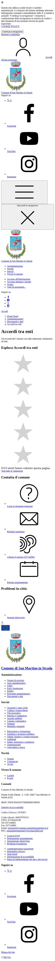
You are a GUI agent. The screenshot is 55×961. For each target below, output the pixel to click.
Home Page (12, 316)
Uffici (9, 686)
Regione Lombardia (10, 34)
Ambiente (11, 739)
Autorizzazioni (14, 744)
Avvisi (10, 764)
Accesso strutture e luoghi (19, 281)
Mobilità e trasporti (15, 726)
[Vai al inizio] (2, 623)
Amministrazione (15, 319)
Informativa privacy (16, 851)
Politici (10, 691)
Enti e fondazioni (15, 688)
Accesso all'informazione (18, 279)
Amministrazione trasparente (20, 848)
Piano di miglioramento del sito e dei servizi (27, 859)
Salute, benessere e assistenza (20, 742)
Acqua (10, 284)
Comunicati (12, 761)
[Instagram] (8, 306)
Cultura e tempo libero (17, 710)
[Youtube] (8, 300)
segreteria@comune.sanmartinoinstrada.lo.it (28, 828)
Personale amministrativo (18, 693)
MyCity (7, 957)
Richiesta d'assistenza (17, 843)
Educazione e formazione (19, 731)
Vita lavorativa (14, 713)
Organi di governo (15, 680)
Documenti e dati (15, 321)
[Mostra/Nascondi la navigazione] (24, 192)
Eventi (10, 778)
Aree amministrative (16, 683)
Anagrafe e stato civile (17, 708)
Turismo (11, 723)
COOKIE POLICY (10, 26)
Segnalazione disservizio (18, 841)
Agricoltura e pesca (16, 747)
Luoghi (10, 775)
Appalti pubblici (14, 718)
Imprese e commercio (17, 715)
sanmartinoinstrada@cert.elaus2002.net (25, 830)
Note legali (12, 854)
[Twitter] (8, 303)
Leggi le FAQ (13, 835)
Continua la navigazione (12, 32)
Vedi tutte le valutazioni (12, 471)
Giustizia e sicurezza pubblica (20, 734)
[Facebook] (8, 297)
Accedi (4, 311)
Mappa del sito (8, 952)
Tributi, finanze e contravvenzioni (22, 736)
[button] (15, 266)
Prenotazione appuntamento (20, 838)
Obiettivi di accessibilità (12, 807)
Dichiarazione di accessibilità (20, 856)
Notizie (10, 759)
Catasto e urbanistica (16, 721)
